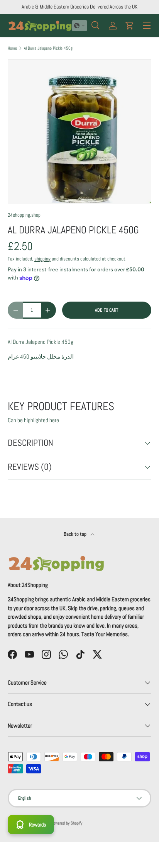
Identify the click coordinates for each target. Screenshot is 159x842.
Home (12, 48)
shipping (42, 258)
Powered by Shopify (66, 823)
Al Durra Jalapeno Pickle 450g (48, 48)
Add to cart (106, 310)
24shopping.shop (24, 215)
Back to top (76, 534)
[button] (79, 25)
